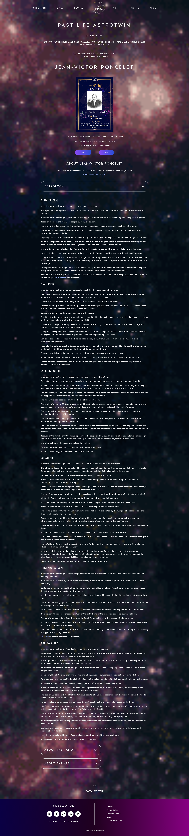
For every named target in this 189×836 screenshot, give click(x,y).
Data (60, 8)
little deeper (60, 278)
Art (106, 152)
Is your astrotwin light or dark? (94, 174)
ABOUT (154, 8)
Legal (109, 817)
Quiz (83, 152)
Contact (110, 807)
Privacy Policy (112, 810)
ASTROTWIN (39, 8)
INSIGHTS (134, 8)
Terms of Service (113, 813)
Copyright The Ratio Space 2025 (94, 830)
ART (115, 8)
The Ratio (45, 636)
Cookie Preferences (114, 820)
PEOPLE (78, 8)
